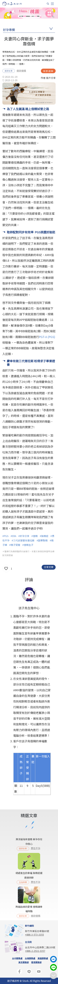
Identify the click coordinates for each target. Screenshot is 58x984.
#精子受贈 (14, 545)
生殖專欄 (23, 882)
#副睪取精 (42, 540)
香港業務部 (36, 962)
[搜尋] (48, 3)
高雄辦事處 (43, 958)
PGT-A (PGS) (47, 337)
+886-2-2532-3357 (35, 951)
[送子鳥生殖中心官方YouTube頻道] (38, 972)
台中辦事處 (17, 958)
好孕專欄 (9, 30)
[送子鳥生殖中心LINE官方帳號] (29, 972)
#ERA (13, 536)
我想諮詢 (48, 70)
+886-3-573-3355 (34, 934)
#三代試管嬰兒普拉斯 (23, 540)
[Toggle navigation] (52, 4)
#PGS (5, 536)
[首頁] (15, 4)
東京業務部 (23, 962)
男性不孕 (35, 848)
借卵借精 (21, 70)
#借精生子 (27, 545)
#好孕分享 (23, 536)
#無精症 (44, 536)
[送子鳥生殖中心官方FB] (19, 972)
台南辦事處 (30, 958)
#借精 (34, 536)
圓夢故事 (8, 70)
